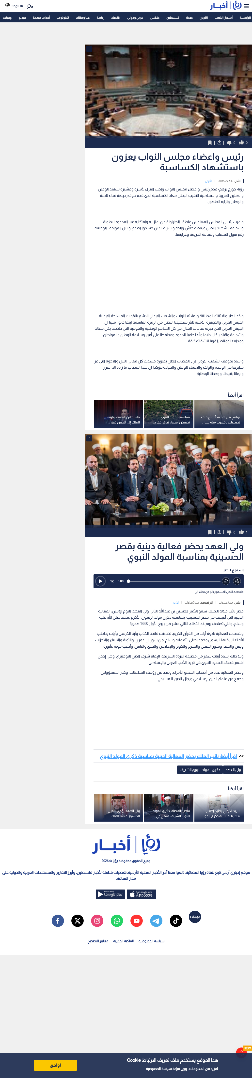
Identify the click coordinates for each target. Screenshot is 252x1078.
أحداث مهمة (41, 17)
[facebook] (58, 921)
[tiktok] (176, 921)
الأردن (204, 17)
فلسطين (172, 17)
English (17, 6)
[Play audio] (100, 581)
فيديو (22, 17)
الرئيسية (245, 17)
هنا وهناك (83, 17)
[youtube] (136, 921)
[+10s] (237, 581)
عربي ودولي (135, 17)
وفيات (7, 17)
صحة (189, 17)
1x (112, 581)
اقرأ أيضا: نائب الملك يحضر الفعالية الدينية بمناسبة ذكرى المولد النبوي (168, 756)
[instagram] (97, 921)
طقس (154, 17)
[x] (77, 921)
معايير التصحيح (98, 941)
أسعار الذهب (224, 17)
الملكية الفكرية (123, 941)
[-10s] (226, 581)
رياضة (100, 17)
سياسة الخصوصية (159, 1069)
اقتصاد (115, 17)
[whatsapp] (117, 921)
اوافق (55, 1065)
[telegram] (156, 921)
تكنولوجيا (63, 17)
